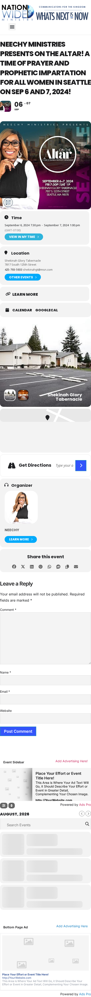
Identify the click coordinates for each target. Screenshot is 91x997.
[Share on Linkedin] (32, 566)
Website (6, 710)
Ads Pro (85, 994)
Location (20, 253)
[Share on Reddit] (58, 566)
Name (5, 672)
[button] (12, 26)
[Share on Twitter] (23, 566)
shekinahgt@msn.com (38, 270)
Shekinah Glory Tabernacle (23, 261)
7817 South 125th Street (20, 264)
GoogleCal (46, 310)
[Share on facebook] (14, 566)
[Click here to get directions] (80, 465)
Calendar (22, 310)
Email (5, 691)
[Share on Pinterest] (40, 566)
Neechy (12, 529)
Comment (8, 609)
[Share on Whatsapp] (49, 566)
